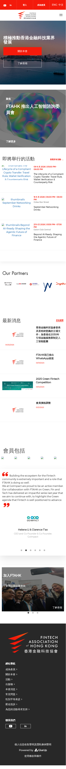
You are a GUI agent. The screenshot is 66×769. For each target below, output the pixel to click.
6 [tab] (44, 550)
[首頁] (26, 15)
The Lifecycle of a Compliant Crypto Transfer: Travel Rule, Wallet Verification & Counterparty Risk (50, 178)
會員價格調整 (43, 402)
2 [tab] (26, 550)
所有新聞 (59, 320)
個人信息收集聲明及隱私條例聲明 (33, 744)
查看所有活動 (55, 159)
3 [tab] (30, 550)
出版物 (9, 684)
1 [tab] (21, 550)
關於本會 (22, 51)
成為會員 (10, 669)
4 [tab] (35, 550)
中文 (60, 4)
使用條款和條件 (32, 756)
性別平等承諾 (13, 699)
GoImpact (33, 536)
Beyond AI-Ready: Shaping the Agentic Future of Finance (50, 237)
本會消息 (10, 689)
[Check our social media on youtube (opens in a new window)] (5, 5)
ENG (54, 4)
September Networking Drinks (50, 208)
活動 (8, 679)
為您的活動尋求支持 (17, 709)
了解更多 (11, 141)
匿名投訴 (10, 704)
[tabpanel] (33, 504)
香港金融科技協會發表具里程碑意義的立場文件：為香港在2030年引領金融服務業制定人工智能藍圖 (48, 334)
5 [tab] (39, 550)
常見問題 (10, 694)
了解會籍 (22, 63)
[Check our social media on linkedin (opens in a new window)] (11, 5)
